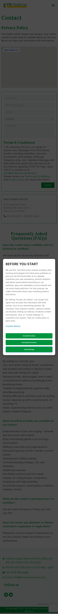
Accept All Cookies (29, 336)
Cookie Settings (29, 349)
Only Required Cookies (29, 342)
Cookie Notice (13, 326)
